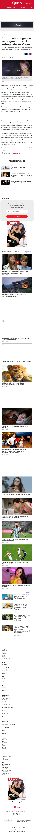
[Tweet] (26, 54)
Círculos (4, 653)
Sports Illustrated (7, 707)
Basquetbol (5, 713)
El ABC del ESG (5, 773)
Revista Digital (28, 3)
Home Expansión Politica (8, 724)
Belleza (4, 656)
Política (4, 738)
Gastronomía (5, 664)
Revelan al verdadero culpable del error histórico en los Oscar (21, 182)
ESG (3, 762)
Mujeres (4, 686)
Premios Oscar (16, 153)
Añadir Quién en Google (8, 57)
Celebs (3, 681)
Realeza (23, 8)
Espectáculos (11, 8)
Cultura (4, 659)
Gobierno (4, 739)
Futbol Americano (6, 712)
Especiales (4, 692)
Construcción (5, 753)
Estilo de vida (5, 682)
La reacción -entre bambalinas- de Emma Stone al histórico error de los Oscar (21, 175)
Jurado (3, 673)
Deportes (4, 699)
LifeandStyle (5, 735)
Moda (3, 655)
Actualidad (5, 687)
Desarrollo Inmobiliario (8, 755)
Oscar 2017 (5, 34)
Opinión (4, 690)
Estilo (3, 696)
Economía (4, 725)
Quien (14, 814)
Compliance (17, 829)
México (3, 741)
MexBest (4, 663)
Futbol (3, 709)
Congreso (4, 742)
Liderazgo (4, 689)
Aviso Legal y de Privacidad (17, 827)
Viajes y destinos (6, 667)
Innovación (5, 771)
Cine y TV (4, 701)
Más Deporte (5, 715)
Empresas (4, 722)
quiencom (18, 813)
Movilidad (4, 768)
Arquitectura (5, 758)
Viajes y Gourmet (6, 658)
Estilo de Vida (5, 672)
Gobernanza (5, 767)
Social (3, 765)
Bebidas (4, 666)
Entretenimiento (6, 698)
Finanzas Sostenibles (7, 770)
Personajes (5, 669)
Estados (4, 745)
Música (3, 702)
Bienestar (4, 670)
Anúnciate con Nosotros (17, 831)
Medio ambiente (6, 764)
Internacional (5, 727)
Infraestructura (6, 756)
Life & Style (5, 695)
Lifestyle (4, 716)
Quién (3, 649)
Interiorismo (5, 759)
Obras (3, 730)
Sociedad (4, 748)
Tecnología (5, 729)
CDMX (3, 744)
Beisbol (4, 710)
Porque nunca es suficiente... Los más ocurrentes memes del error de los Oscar (22, 167)
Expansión (5, 721)
